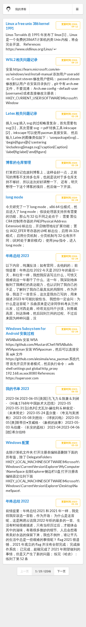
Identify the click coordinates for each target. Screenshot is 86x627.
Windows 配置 (17, 442)
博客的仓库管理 (18, 162)
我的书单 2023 (17, 388)
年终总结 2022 (17, 501)
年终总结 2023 (17, 255)
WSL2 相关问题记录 (22, 59)
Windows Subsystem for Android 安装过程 (26, 330)
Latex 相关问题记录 (21, 113)
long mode (14, 197)
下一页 (61, 571)
